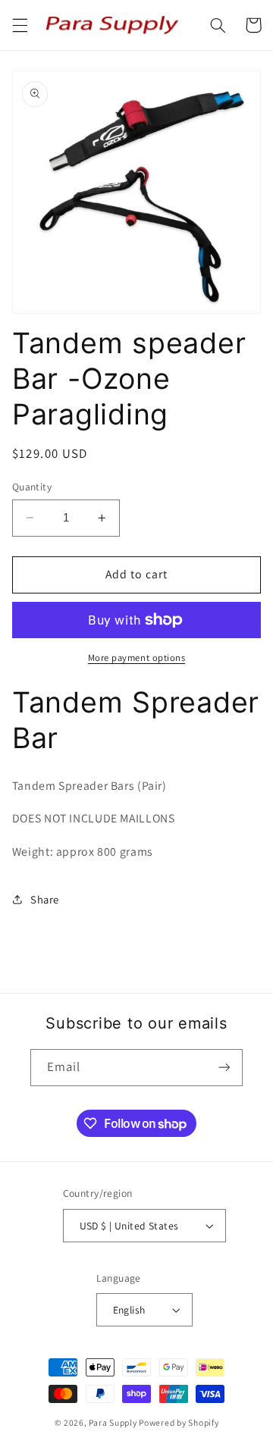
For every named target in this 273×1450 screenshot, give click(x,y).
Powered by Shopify (178, 1422)
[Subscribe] (224, 1067)
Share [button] (44, 899)
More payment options (137, 657)
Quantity (32, 486)
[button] (19, 25)
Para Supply (114, 1422)
